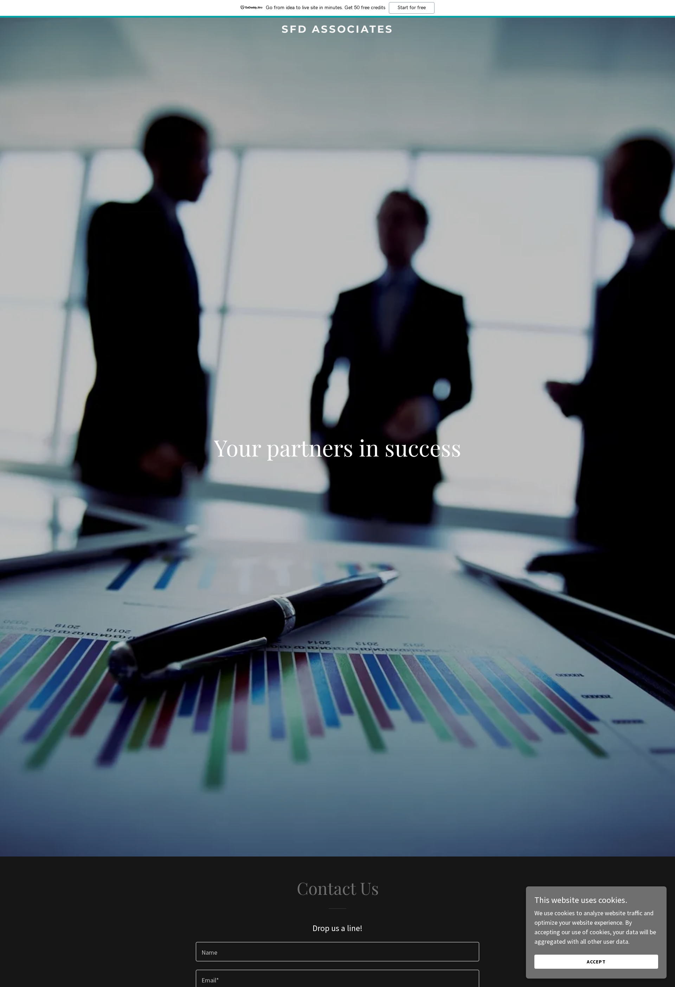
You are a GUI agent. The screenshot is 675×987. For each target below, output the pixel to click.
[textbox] (337, 951)
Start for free (412, 7)
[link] (337, 30)
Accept (596, 962)
